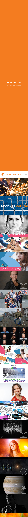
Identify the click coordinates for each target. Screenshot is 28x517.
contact (14, 88)
